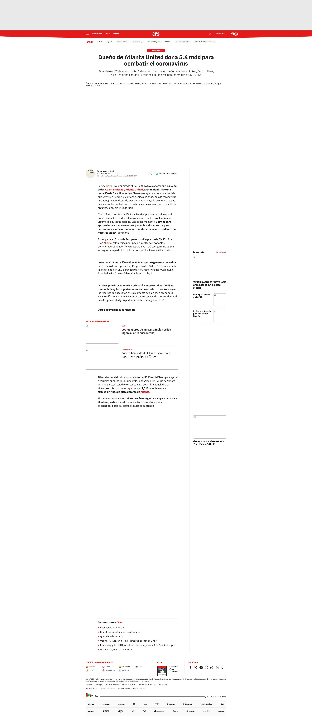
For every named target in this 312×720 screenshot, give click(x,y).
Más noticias (220, 252)
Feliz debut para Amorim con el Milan (119, 632)
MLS (100, 42)
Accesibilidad (162, 685)
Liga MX (109, 42)
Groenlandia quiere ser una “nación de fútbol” (208, 443)
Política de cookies (128, 685)
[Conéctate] (210, 33)
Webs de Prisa (215, 696)
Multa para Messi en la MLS (201, 295)
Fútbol (107, 34)
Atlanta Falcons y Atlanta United (124, 190)
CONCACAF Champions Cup (205, 42)
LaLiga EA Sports (154, 42)
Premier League (137, 42)
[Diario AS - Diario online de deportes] (156, 34)
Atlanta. (145, 392)
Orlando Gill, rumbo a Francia (115, 649)
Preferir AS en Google (168, 173)
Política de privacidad (112, 685)
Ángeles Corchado (106, 171)
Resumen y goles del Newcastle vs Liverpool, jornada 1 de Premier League (137, 645)
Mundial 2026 (122, 42)
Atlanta (108, 243)
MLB (123, 326)
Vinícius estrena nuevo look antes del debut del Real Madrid (209, 284)
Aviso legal (98, 685)
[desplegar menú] (87, 34)
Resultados (97, 34)
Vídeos (116, 34)
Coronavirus (156, 50)
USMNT (168, 42)
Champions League (183, 42)
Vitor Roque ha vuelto (111, 627)
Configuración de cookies (146, 685)
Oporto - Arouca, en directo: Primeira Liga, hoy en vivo (127, 641)
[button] (150, 173)
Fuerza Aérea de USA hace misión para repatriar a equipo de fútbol (146, 354)
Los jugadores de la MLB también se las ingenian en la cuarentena (146, 331)
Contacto (89, 685)
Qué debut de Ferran (110, 636)
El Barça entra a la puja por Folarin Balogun (202, 313)
